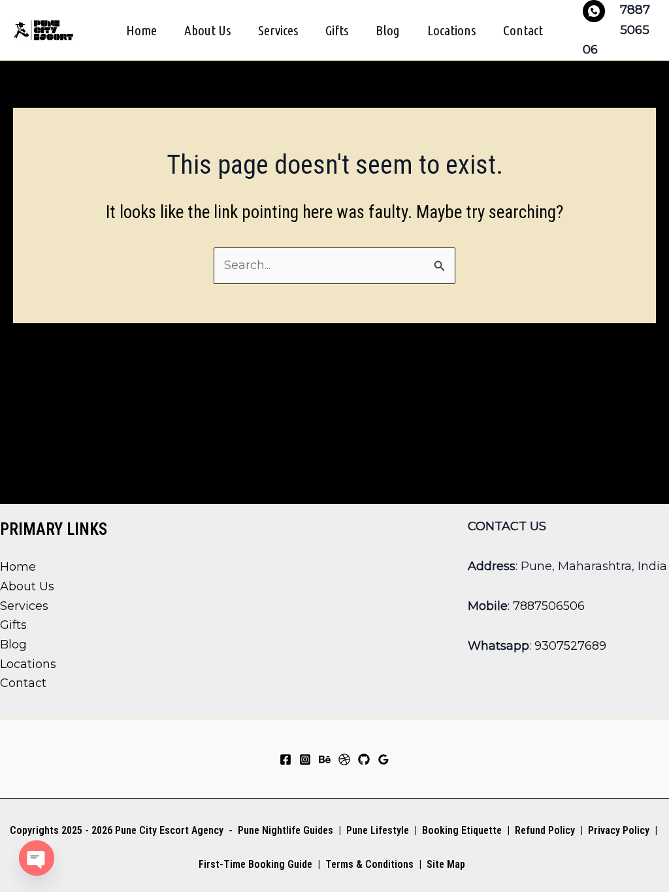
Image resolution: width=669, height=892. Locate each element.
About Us (207, 30)
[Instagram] (305, 759)
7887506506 (549, 606)
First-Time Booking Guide (255, 864)
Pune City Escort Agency (169, 830)
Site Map (446, 864)
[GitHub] (364, 759)
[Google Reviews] (383, 759)
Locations (451, 30)
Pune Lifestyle (377, 830)
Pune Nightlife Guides (285, 830)
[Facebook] (285, 759)
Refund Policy (545, 830)
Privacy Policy (618, 830)
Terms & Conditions (368, 864)
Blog (388, 30)
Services (278, 30)
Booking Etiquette (462, 830)
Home (141, 30)
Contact (523, 30)
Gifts (336, 30)
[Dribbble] (344, 759)
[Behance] (325, 759)
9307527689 (570, 646)
